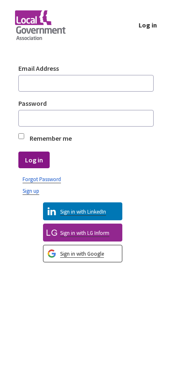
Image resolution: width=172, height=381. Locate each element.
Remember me (51, 138)
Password (32, 103)
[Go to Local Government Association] (47, 25)
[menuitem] (83, 254)
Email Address (38, 68)
